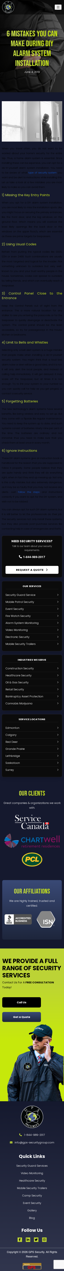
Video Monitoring (32, 1173)
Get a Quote (21, 1017)
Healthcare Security (32, 1180)
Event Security (32, 1203)
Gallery (32, 1210)
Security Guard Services (32, 1166)
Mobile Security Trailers (32, 1188)
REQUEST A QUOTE (30, 570)
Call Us (21, 1002)
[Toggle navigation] (58, 7)
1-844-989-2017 (34, 557)
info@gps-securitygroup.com (34, 1142)
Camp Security (32, 1195)
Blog (32, 1218)
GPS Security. (36, 1252)
